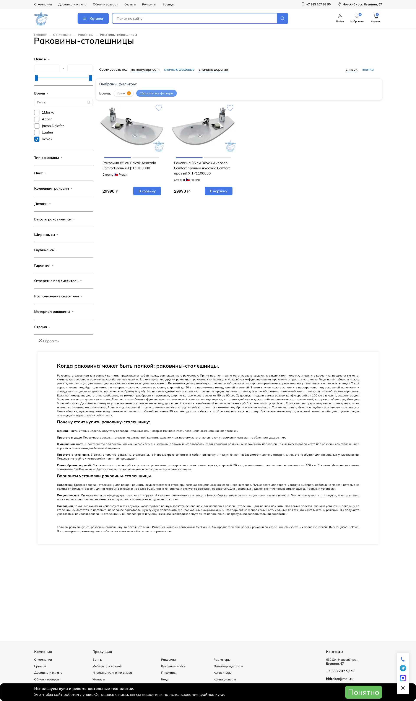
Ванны (97, 660)
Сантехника (62, 35)
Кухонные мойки (173, 666)
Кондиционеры (225, 679)
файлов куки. (212, 694)
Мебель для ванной (107, 666)
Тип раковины (46, 157)
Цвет (38, 173)
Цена (40, 59)
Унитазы (99, 679)
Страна (40, 327)
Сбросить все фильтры (156, 93)
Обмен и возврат (105, 4)
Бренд (39, 93)
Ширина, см (44, 234)
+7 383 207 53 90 (341, 671)
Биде (165, 679)
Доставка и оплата (72, 4)
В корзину (147, 191)
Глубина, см (44, 250)
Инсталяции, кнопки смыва (112, 673)
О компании (43, 4)
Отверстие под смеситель (56, 281)
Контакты (149, 4)
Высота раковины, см (53, 219)
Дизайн (40, 204)
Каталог (97, 18)
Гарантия (42, 265)
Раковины (85, 35)
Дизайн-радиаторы (228, 666)
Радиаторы (222, 660)
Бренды (168, 4)
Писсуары (168, 673)
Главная (40, 35)
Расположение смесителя (56, 296)
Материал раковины (52, 311)
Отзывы (130, 4)
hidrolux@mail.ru (339, 679)
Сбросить (51, 341)
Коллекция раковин (51, 188)
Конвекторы (222, 673)
